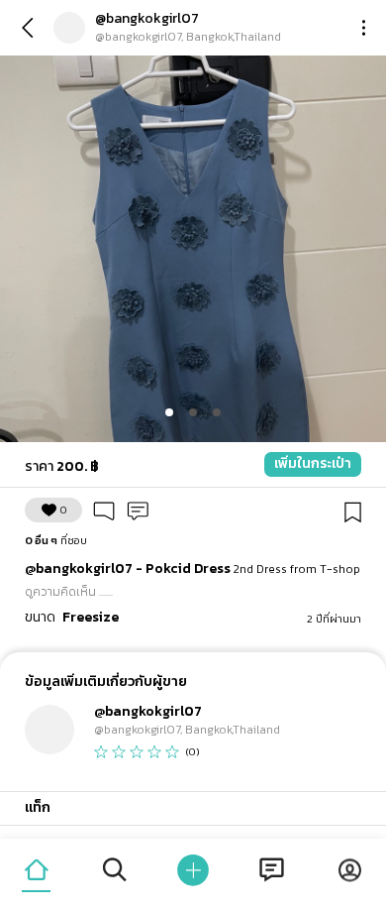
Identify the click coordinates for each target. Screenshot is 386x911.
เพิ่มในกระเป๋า (312, 463)
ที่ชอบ (56, 540)
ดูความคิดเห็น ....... (69, 592)
